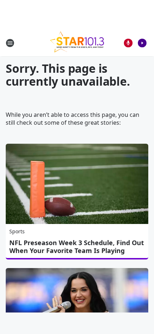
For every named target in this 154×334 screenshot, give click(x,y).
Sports (17, 231)
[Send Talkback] (128, 43)
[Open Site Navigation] (10, 43)
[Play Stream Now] (142, 43)
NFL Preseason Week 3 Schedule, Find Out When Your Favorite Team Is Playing (76, 246)
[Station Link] (77, 42)
